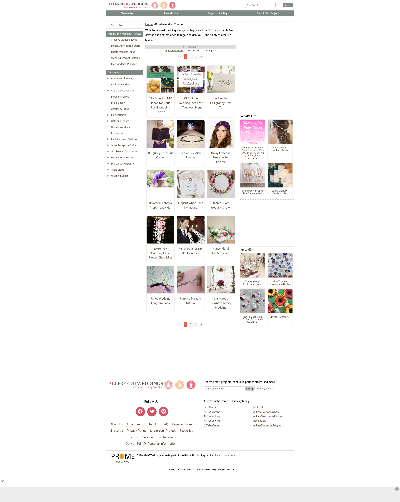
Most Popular (210, 50)
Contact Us (151, 424)
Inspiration (117, 133)
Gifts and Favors (120, 121)
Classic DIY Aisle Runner (191, 155)
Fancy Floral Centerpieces (220, 251)
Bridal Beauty (118, 102)
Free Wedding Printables (124, 64)
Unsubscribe (165, 437)
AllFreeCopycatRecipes (266, 411)
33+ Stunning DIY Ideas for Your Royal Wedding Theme (160, 105)
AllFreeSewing (212, 420)
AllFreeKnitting (212, 416)
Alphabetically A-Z (174, 50)
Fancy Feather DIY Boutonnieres (191, 251)
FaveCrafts (210, 407)
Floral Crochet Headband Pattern (280, 149)
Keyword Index (182, 424)
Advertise (133, 424)
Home (149, 24)
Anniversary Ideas (121, 84)
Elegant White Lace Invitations (190, 205)
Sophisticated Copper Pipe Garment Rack (253, 192)
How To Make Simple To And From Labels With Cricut (253, 319)
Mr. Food (258, 407)
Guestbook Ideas (120, 127)
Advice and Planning (122, 78)
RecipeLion (259, 420)
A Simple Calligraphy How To (220, 103)
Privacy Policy (136, 431)
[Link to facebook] (140, 411)
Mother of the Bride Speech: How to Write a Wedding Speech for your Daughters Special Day (252, 153)
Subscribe (116, 25)
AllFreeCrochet (212, 411)
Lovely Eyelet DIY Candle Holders (280, 192)
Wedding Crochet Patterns (125, 58)
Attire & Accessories (122, 90)
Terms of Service (141, 437)
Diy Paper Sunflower (280, 317)
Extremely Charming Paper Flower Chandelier (160, 253)
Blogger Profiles (120, 96)
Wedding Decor (119, 175)
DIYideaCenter (212, 425)
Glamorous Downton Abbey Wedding (220, 303)
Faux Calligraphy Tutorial (190, 301)
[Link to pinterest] (163, 411)
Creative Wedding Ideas (124, 39)
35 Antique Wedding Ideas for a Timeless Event (190, 103)
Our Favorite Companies (124, 151)
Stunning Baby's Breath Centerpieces (252, 282)
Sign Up (249, 389)
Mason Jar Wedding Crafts (125, 45)
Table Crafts (117, 169)
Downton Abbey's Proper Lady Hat (160, 205)
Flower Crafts (118, 114)
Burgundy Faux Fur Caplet (160, 155)
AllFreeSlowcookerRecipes (268, 416)
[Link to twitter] (152, 411)
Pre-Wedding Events (122, 163)
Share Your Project (163, 431)
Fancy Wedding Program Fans (160, 301)
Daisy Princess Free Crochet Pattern (220, 157)
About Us (116, 424)
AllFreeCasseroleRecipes (267, 425)
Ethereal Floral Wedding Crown (220, 205)
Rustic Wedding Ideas (123, 51)
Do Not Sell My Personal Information (151, 443)
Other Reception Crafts (123, 145)
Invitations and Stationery (125, 139)
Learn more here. (225, 455)
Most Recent (193, 50)
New (244, 250)
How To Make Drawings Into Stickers (280, 282)
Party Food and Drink (122, 157)
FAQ (165, 424)
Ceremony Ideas (120, 108)
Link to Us (116, 431)
